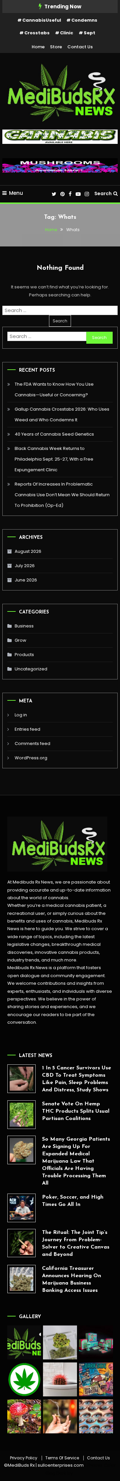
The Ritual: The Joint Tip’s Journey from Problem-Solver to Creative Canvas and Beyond (75, 1243)
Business (24, 626)
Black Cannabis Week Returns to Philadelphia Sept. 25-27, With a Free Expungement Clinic (54, 459)
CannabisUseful (41, 20)
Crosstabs (37, 33)
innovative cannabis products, (67, 952)
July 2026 (25, 565)
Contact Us (80, 47)
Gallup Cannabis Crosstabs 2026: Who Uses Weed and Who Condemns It (62, 414)
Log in (21, 715)
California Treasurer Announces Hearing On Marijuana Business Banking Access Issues (71, 1279)
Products (24, 654)
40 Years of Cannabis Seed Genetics (54, 434)
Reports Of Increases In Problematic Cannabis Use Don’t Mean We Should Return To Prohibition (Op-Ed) (62, 495)
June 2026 (26, 580)
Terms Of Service (62, 1458)
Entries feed (27, 729)
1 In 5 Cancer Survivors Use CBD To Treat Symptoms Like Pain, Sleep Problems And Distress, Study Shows (76, 1079)
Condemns (84, 20)
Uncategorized (31, 669)
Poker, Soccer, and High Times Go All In (72, 1201)
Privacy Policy (23, 1458)
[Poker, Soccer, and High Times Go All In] (21, 1208)
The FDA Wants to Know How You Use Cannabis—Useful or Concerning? (54, 389)
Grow (20, 640)
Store (56, 47)
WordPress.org (31, 758)
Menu (16, 192)
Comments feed (32, 743)
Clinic (66, 33)
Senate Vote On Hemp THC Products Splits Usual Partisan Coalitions (75, 1111)
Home (38, 47)
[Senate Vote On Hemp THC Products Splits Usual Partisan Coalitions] (21, 1114)
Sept (89, 33)
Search (103, 193)
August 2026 (28, 551)
